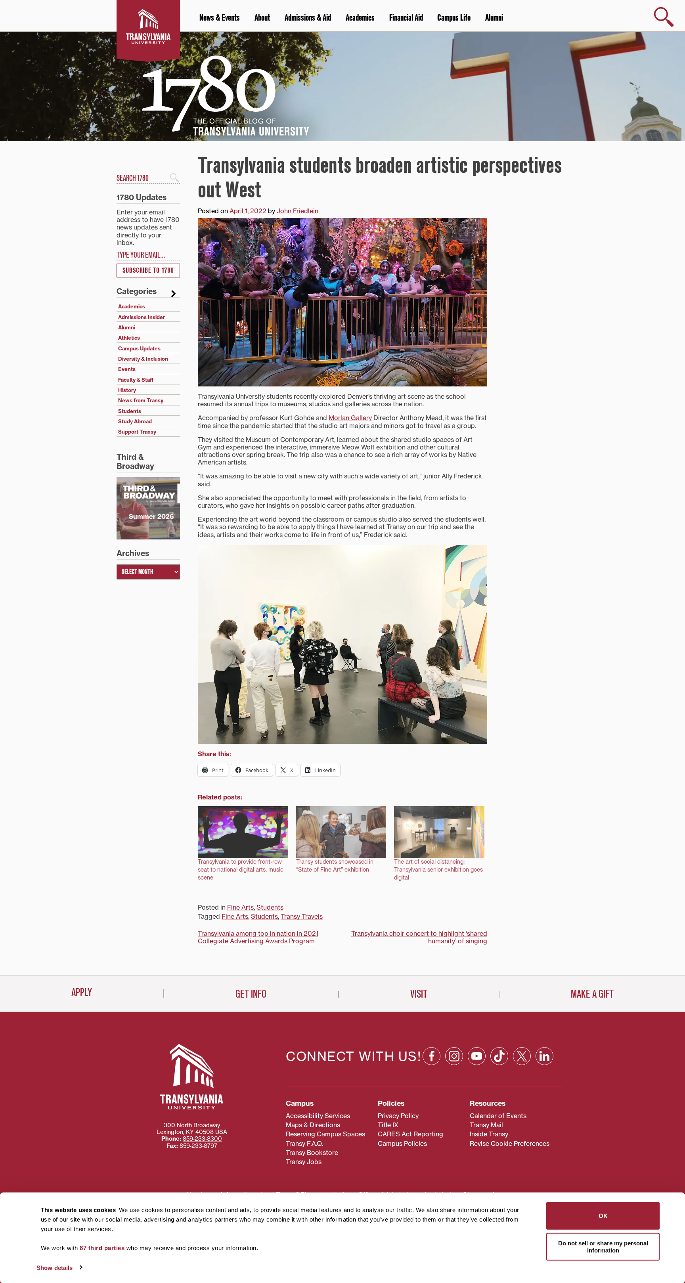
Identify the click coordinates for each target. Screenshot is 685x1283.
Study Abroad (135, 421)
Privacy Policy (398, 1116)
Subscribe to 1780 (148, 270)
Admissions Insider (141, 317)
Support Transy (137, 431)
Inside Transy (489, 1134)
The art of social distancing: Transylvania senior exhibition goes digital (438, 869)
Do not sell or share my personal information (603, 1246)
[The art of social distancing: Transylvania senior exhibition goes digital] (439, 832)
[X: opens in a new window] (522, 1056)
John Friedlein (297, 211)
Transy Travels (302, 916)
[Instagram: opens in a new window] (454, 1056)
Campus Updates (139, 348)
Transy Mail (486, 1125)
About (262, 18)
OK (603, 1215)
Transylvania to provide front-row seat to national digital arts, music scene (240, 869)
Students (269, 907)
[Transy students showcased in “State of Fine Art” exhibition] (341, 832)
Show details (54, 1267)
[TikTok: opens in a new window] (499, 1056)
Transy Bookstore (312, 1153)
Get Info (250, 994)
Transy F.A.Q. (304, 1143)
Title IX (388, 1125)
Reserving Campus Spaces (325, 1134)
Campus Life (454, 18)
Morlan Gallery (350, 418)
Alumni (494, 18)
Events (127, 369)
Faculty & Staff (135, 380)
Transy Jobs (303, 1162)
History (127, 390)
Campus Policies (402, 1143)
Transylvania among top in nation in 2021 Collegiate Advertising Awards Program (258, 937)
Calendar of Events (498, 1116)
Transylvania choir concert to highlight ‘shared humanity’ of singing (419, 937)
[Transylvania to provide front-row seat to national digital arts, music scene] (243, 832)
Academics (360, 18)
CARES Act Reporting (410, 1134)
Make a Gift (592, 994)
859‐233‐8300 (202, 1138)
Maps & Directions (313, 1125)
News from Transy (140, 400)
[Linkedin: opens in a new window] (544, 1056)
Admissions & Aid (308, 18)
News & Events (219, 18)
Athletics (129, 338)
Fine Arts (240, 907)
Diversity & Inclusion (143, 359)
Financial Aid (406, 18)
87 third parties (102, 1248)
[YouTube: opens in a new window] (477, 1056)
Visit (418, 994)
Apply (81, 992)
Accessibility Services (318, 1116)
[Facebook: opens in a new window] (431, 1056)
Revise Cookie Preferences (509, 1143)
